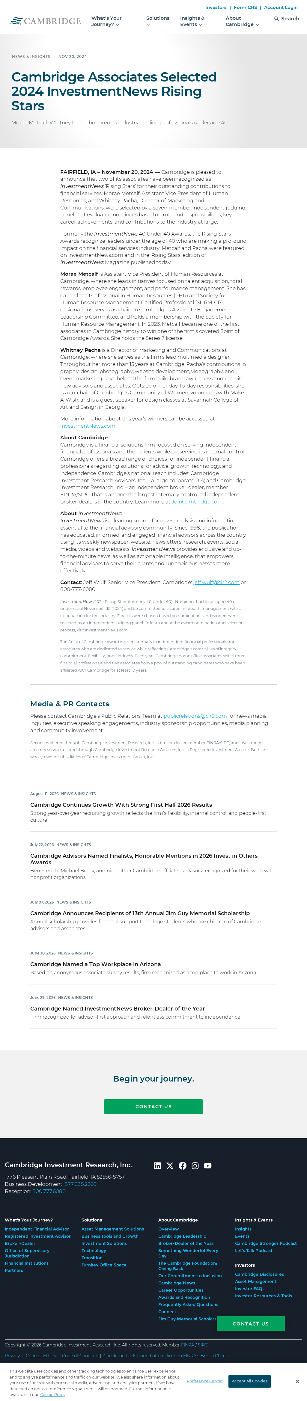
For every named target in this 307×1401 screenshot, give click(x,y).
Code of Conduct (79, 1356)
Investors (216, 7)
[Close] (297, 1381)
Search (290, 18)
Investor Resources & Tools (263, 1296)
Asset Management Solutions (113, 1229)
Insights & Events (192, 21)
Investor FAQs (249, 1288)
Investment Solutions (104, 1243)
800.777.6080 (49, 1191)
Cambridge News (176, 1283)
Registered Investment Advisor (38, 1236)
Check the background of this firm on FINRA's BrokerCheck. (166, 1356)
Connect (167, 1311)
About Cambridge (240, 21)
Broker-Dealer (20, 1243)
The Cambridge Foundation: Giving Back (187, 1265)
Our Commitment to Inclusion (190, 1275)
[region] (153, 1382)
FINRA (187, 1345)
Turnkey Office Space (104, 1265)
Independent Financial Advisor (37, 1229)
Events (242, 1236)
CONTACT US (154, 1107)
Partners (14, 1270)
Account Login (281, 7)
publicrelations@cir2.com (195, 716)
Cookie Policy (52, 1395)
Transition (92, 1257)
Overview (168, 1229)
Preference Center (205, 1381)
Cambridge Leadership (182, 1236)
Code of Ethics (41, 1356)
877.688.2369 (80, 1184)
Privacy (12, 1356)
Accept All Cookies (249, 1381)
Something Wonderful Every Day (188, 1253)
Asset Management (255, 1281)
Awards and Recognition (184, 1297)
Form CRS (245, 7)
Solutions (157, 18)
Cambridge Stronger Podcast (266, 1243)
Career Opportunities (181, 1290)
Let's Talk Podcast (254, 1250)
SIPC (203, 1345)
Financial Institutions (27, 1263)
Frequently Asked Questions (188, 1304)
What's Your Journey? (106, 21)
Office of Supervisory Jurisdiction (27, 1253)
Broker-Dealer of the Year (185, 1243)
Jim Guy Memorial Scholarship (190, 1319)
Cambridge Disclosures (259, 1274)
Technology (94, 1250)
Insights (243, 1229)
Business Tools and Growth (110, 1236)
